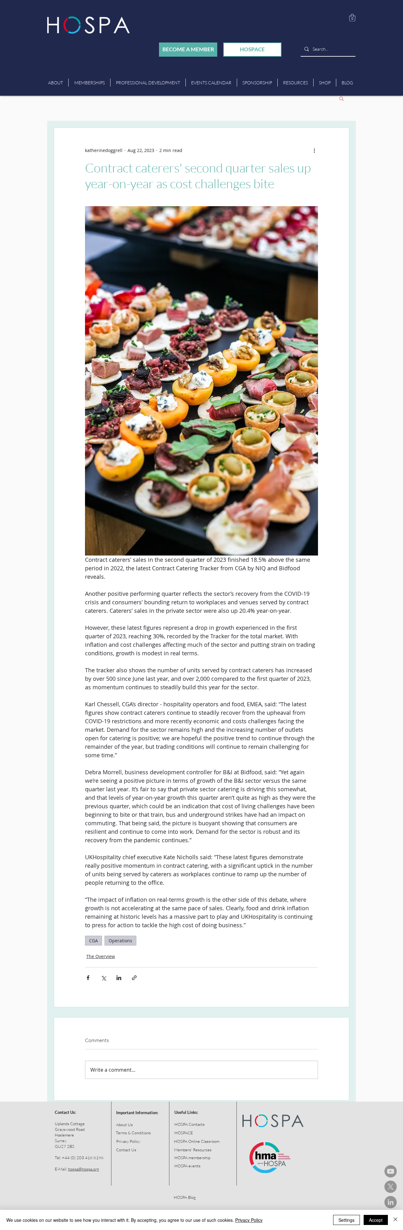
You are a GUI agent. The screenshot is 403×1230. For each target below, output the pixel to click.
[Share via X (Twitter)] (103, 978)
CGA (93, 941)
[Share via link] (134, 978)
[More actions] (314, 150)
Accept (376, 1220)
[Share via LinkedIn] (119, 978)
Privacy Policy (249, 1220)
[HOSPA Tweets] (390, 1187)
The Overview (100, 956)
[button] (352, 17)
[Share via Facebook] (88, 978)
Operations (120, 941)
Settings (346, 1220)
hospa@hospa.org (83, 1168)
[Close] (395, 1220)
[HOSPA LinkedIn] (390, 1202)
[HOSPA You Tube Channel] (390, 1171)
